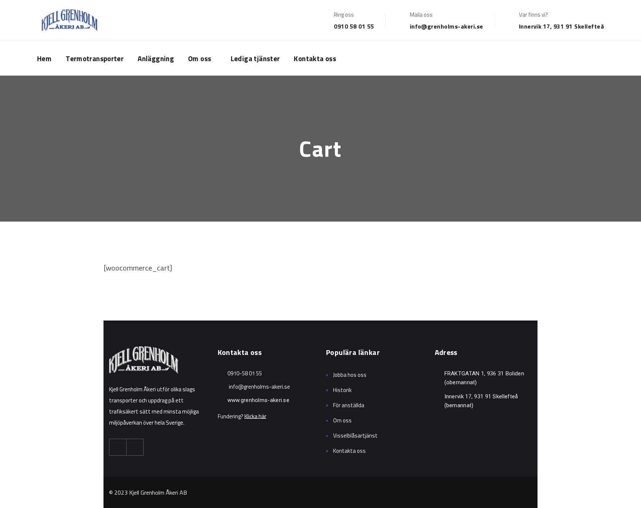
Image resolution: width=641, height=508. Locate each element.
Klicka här (255, 416)
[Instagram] (135, 447)
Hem (44, 58)
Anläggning (156, 58)
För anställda (348, 405)
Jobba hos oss (349, 375)
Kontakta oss (315, 58)
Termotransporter (95, 58)
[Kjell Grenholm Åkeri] (69, 20)
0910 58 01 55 (354, 26)
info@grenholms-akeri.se (446, 26)
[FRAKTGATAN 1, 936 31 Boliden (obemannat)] (437, 373)
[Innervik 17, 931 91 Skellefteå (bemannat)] (437, 396)
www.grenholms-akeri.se (258, 400)
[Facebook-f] (117, 447)
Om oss (199, 58)
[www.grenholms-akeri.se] (220, 400)
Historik (342, 390)
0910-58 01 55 (244, 373)
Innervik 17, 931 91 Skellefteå (561, 26)
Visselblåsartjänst (355, 435)
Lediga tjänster (255, 58)
